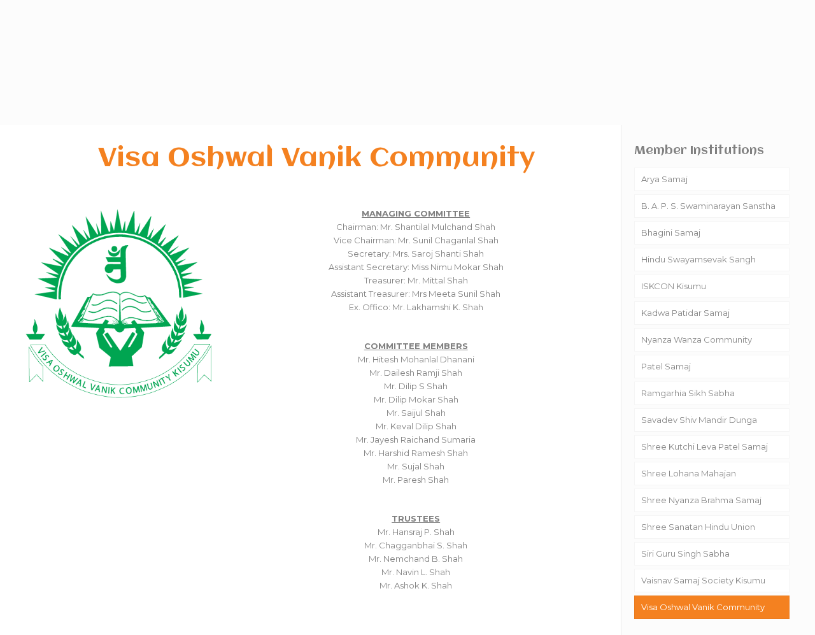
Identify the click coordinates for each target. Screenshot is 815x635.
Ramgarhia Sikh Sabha (688, 393)
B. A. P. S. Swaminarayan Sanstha (708, 206)
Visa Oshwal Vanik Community (703, 607)
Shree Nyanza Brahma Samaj (701, 500)
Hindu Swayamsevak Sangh (698, 259)
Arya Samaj (664, 179)
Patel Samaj (666, 366)
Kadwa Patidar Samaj (685, 313)
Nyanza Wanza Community (696, 339)
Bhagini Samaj (670, 232)
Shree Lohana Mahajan (688, 473)
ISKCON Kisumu (673, 286)
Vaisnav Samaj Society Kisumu (703, 580)
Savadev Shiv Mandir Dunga (699, 420)
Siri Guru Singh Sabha (685, 553)
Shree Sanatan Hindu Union (698, 527)
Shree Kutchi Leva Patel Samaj (704, 446)
